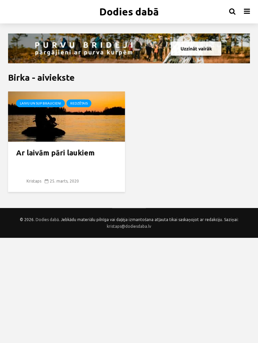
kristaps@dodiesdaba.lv (129, 226)
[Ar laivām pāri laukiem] (66, 116)
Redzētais (79, 103)
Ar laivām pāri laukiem (55, 152)
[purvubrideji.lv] (129, 48)
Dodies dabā (129, 11)
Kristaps (33, 181)
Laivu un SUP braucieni (40, 103)
